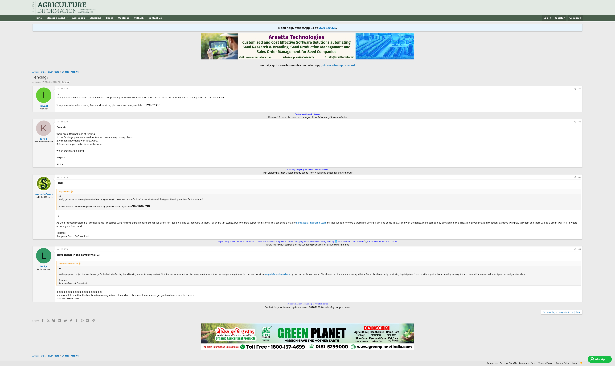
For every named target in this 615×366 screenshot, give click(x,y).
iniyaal (38, 81)
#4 (579, 249)
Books (109, 17)
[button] (67, 18)
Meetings (123, 17)
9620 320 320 (327, 28)
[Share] (575, 89)
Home (38, 17)
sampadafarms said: (68, 263)
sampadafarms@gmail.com (311, 222)
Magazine (95, 17)
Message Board (56, 17)
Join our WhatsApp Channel (338, 65)
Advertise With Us (508, 363)
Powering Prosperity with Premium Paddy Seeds (307, 169)
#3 (579, 177)
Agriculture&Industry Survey (307, 114)
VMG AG (139, 17)
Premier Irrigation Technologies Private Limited (307, 304)
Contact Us (155, 17)
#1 (579, 88)
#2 (579, 121)
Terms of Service (546, 363)
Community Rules (527, 363)
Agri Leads (78, 17)
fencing (65, 82)
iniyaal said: (64, 191)
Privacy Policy (562, 363)
